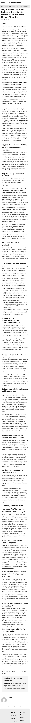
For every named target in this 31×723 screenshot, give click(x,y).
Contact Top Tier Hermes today (12, 683)
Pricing (22, 717)
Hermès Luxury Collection (10, 6)
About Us (13, 715)
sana (10, 697)
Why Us (13, 718)
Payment (22, 720)
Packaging (14, 720)
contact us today (14, 598)
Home (2, 6)
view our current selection (15, 620)
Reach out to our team (21, 123)
